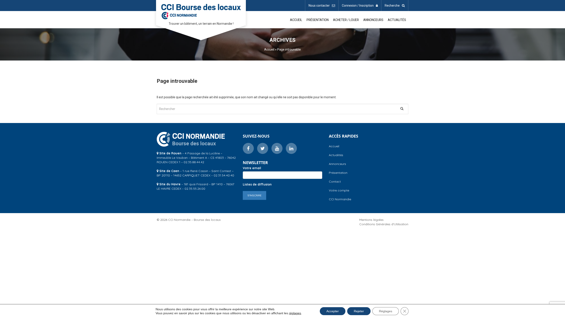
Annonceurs (373, 20)
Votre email (252, 168)
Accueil (296, 20)
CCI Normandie (340, 199)
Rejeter (359, 311)
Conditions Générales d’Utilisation (383, 224)
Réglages (385, 311)
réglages (295, 313)
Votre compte (339, 190)
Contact (335, 182)
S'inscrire (254, 195)
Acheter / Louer (346, 20)
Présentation (318, 20)
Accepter (332, 311)
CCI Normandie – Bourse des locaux (200, 10)
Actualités (397, 20)
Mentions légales (371, 220)
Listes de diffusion (257, 184)
